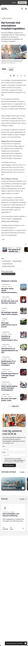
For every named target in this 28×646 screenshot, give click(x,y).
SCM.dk (11, 69)
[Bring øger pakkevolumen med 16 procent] (14, 323)
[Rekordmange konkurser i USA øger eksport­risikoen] (14, 374)
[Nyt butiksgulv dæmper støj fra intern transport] (14, 311)
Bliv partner (22, 2)
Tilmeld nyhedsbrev (9, 465)
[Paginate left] (2, 484)
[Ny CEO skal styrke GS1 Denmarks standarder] (14, 300)
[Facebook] (11, 76)
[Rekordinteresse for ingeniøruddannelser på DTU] (14, 349)
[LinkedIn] (14, 76)
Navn (3, 446)
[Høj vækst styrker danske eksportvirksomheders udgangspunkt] (14, 288)
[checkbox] (3, 460)
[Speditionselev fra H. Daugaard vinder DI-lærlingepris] (14, 361)
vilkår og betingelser (18, 460)
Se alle (22, 472)
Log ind (14, 2)
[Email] (21, 76)
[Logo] (4, 9)
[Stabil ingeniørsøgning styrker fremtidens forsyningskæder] (14, 386)
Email (3, 452)
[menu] (26, 9)
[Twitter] (17, 76)
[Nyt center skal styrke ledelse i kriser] (14, 398)
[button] (25, 244)
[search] (22, 9)
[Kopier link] (24, 75)
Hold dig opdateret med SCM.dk (14, 643)
